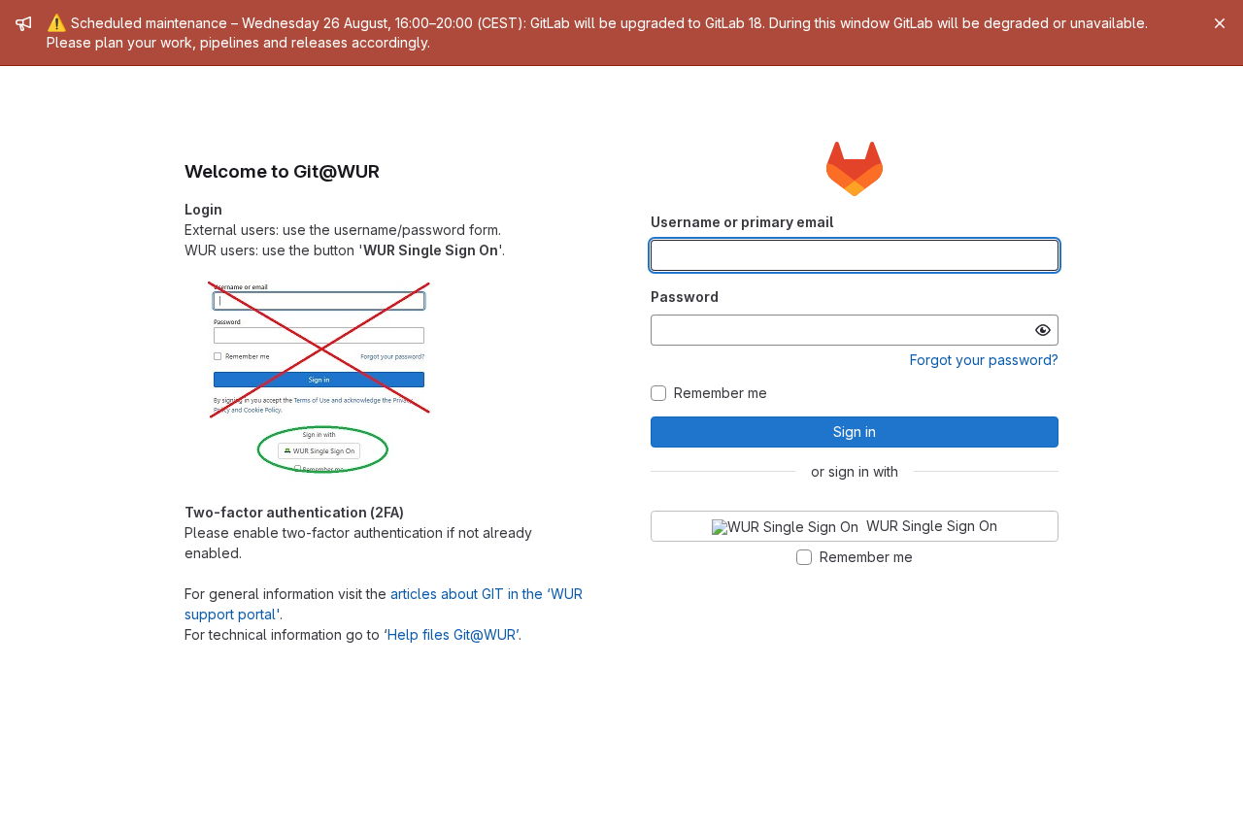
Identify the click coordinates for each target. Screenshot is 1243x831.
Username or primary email (742, 222)
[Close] (1219, 23)
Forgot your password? (984, 359)
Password (685, 296)
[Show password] (1042, 330)
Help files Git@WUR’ (453, 634)
